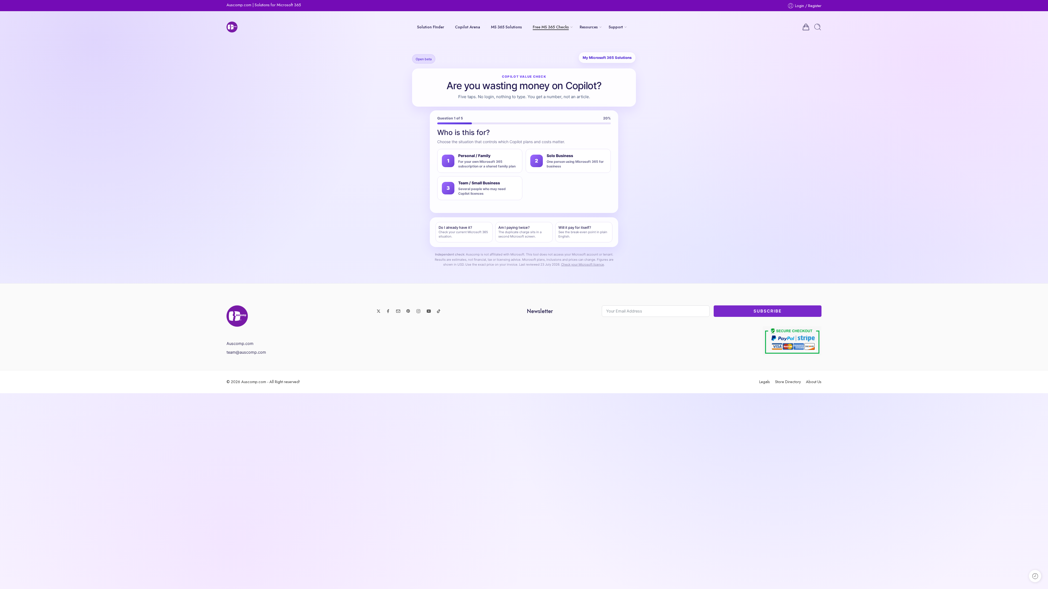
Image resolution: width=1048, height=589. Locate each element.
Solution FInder (430, 27)
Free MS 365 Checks (551, 27)
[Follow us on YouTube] (428, 311)
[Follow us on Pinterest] (408, 311)
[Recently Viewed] (1035, 576)
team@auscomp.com (246, 352)
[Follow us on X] (378, 311)
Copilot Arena (467, 27)
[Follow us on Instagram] (418, 311)
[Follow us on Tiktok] (438, 311)
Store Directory (788, 381)
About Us (813, 381)
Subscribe (768, 311)
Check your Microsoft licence (582, 264)
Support (616, 27)
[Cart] (806, 27)
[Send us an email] (398, 311)
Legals (764, 381)
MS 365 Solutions (506, 27)
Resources (589, 27)
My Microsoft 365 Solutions (607, 57)
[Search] (817, 27)
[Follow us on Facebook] (388, 311)
